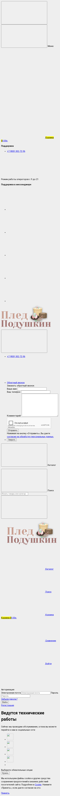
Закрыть (11, 440)
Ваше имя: (12, 389)
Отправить (12, 430)
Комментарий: (14, 416)
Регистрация (7, 705)
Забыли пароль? (9, 699)
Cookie (38, 784)
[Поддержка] (24, 341)
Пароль (54, 693)
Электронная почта (11, 693)
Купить (5, 773)
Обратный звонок (16, 382)
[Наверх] (23, 686)
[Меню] (24, 12)
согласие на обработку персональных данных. (30, 436)
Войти (5, 702)
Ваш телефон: (14, 392)
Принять (5, 793)
